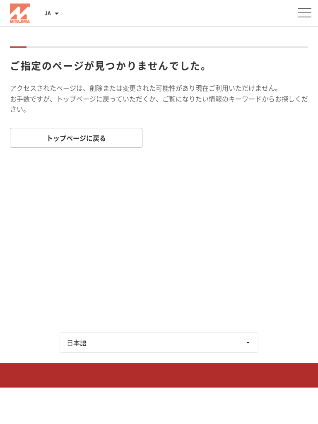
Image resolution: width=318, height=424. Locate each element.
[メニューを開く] (305, 13)
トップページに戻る (76, 138)
